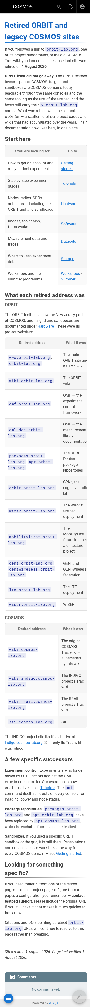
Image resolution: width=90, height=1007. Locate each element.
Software (68, 224)
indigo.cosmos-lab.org (23, 742)
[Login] (82, 6)
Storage (67, 259)
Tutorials (68, 183)
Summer (68, 279)
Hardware (69, 203)
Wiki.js (53, 1003)
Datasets (68, 241)
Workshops (70, 273)
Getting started (68, 853)
